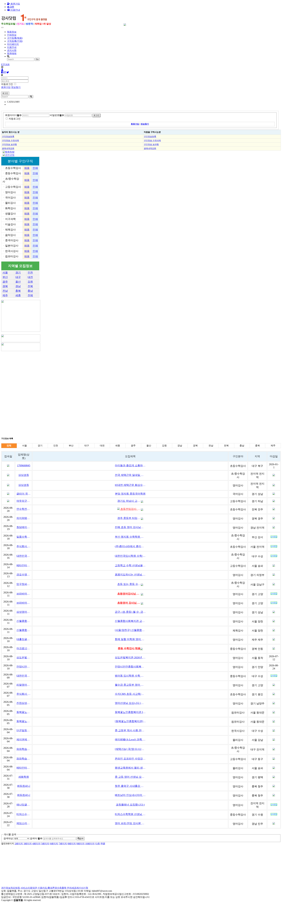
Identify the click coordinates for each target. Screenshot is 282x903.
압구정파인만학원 (23, 584)
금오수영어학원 (23, 574)
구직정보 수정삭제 (10, 140)
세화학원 (23, 776)
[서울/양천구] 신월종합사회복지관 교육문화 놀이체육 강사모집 (130, 630)
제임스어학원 (23, 823)
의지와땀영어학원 (23, 518)
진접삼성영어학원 (23, 703)
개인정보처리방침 (10, 888)
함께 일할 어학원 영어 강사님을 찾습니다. (130, 639)
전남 (5, 290)
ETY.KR (5, 64)
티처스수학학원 (23, 814)
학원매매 (11, 53)
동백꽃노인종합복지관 (23, 712)
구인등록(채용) (15, 38)
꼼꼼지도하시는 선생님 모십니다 (130, 574)
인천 (30, 272)
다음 (97, 843)
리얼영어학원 (23, 684)
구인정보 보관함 (151, 144)
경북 (5, 286)
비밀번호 (57, 115)
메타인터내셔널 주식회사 (23, 565)
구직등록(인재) (15, 41)
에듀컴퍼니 (23, 786)
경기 (18, 272)
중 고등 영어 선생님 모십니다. (130, 776)
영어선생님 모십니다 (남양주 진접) (130, 703)
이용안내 (11, 47)
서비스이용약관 (29, 888)
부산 (5, 277)
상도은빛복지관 (23, 657)
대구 (18, 277)
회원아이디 (13, 115)
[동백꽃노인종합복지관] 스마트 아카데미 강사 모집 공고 (130, 721)
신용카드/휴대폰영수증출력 (52, 888)
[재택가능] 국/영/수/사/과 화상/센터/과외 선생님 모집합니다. (130, 749)
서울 (5, 272)
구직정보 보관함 (9, 144)
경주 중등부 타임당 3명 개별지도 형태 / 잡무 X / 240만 (129, 518)
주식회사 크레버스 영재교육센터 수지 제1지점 (23, 693)
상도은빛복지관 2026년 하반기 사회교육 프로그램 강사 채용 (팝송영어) (130, 657)
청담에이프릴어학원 (23, 527)
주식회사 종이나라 (23, 546)
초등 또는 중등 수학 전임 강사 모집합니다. (129, 584)
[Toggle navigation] (2, 27)
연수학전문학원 (23, 509)
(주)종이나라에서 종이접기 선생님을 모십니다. (130, 546)
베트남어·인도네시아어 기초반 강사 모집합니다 (130, 795)
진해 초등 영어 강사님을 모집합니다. (130, 527)
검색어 (36, 838)
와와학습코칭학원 (23, 749)
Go (37, 59)
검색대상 (8, 838)
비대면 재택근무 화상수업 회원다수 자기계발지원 (130, 485)
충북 (18, 290)
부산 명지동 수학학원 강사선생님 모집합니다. (130, 536)
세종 (18, 295)
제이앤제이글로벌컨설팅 (23, 739)
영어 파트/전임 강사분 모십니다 (130, 823)
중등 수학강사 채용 (129, 648)
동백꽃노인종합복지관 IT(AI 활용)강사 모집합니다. (130, 712)
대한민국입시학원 (23, 555)
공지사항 (11, 50)
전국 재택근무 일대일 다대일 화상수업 (130, 475)
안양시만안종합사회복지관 (23, 666)
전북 (30, 286)
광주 (5, 281)
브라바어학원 (23, 593)
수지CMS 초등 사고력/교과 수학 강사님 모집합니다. (130, 693)
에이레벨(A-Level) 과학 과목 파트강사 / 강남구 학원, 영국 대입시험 (130, 739)
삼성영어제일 (23, 611)
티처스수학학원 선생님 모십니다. (130, 814)
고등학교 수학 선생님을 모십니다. (130, 565)
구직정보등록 (8, 136)
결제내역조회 (8, 148)
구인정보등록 (150, 136)
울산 (18, 281)
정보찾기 (16, 87)
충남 (30, 290)
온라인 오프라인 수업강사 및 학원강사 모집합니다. (130, 758)
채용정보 (11, 32)
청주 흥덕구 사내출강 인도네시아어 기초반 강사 (130, 786)
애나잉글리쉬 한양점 (23, 804)
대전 (30, 277)
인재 (35, 168)
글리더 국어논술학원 (23, 493)
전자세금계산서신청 (77, 888)
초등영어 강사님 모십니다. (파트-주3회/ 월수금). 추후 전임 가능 (129, 602)
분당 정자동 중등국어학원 (130, 493)
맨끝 (102, 843)
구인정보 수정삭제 (152, 140)
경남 (18, 286)
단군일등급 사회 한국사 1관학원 (23, 730)
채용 (27, 168)
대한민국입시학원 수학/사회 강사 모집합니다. (130, 555)
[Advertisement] (89, 372)
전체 (30, 295)
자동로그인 (14, 118)
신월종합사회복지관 (23, 621)
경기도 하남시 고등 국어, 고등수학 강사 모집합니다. (129, 500)
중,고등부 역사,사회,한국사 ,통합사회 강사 (130, 730)
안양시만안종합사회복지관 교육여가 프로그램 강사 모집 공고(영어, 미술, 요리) (130, 666)
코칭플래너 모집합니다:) (130, 804)
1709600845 (23, 465)
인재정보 (11, 35)
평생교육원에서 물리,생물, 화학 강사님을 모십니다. (130, 767)
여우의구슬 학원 (23, 500)
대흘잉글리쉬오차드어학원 (23, 639)
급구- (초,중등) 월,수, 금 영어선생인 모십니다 (130, 611)
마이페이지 (13, 44)
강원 (30, 281)
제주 (5, 295)
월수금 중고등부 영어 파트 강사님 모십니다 (130, 684)
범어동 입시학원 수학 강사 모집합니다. (130, 675)
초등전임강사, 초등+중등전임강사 (130, 509)
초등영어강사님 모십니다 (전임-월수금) (129, 593)
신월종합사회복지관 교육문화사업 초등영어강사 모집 (130, 621)
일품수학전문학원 (23, 536)
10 (90, 843)
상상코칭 (23, 475)
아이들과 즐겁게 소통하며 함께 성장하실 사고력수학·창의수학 (130, 465)
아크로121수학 (23, 648)
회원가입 (15, 3)
